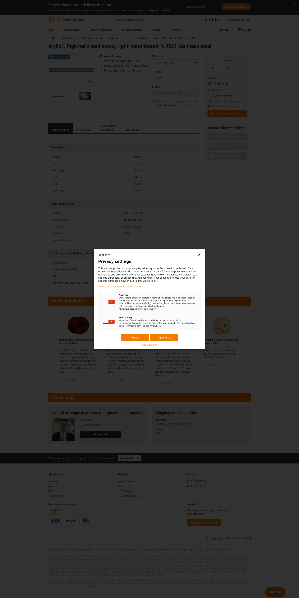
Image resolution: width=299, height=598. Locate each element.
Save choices (149, 344)
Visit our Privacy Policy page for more (119, 286)
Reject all (135, 337)
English (102, 254)
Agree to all (164, 337)
